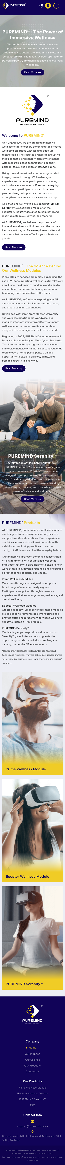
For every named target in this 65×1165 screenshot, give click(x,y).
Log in (56, 6)
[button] (6, 10)
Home (32, 1047)
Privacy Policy (33, 1160)
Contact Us (48, 6)
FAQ (32, 1105)
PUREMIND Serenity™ (32, 1099)
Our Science (32, 1059)
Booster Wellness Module (32, 1093)
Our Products (32, 1065)
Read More (30, 72)
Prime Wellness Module (32, 1087)
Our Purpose (32, 1053)
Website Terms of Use (52, 1157)
